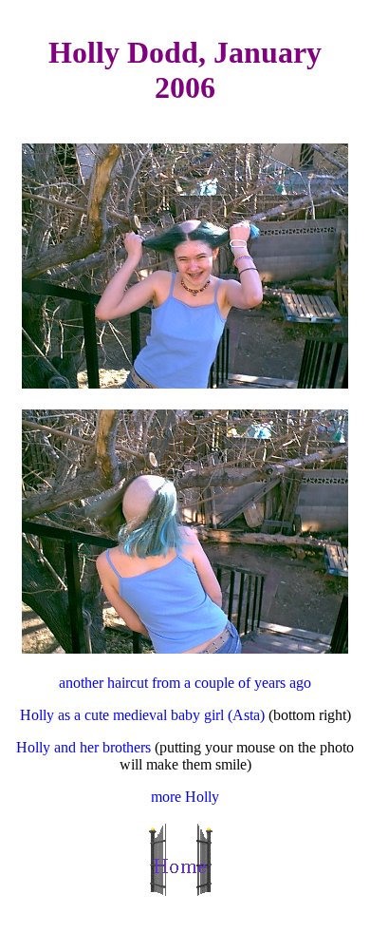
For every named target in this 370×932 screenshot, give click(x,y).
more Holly (185, 797)
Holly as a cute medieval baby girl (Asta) (144, 715)
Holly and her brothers (83, 747)
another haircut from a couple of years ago (185, 683)
